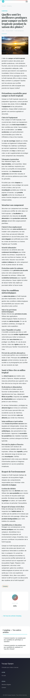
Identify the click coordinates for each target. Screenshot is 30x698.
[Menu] (26, 1)
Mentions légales (6, 684)
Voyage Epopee (8, 663)
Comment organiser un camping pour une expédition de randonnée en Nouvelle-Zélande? (15, 647)
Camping (9, 6)
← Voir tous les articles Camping (11, 616)
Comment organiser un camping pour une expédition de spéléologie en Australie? (15, 639)
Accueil (3, 6)
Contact (4, 687)
